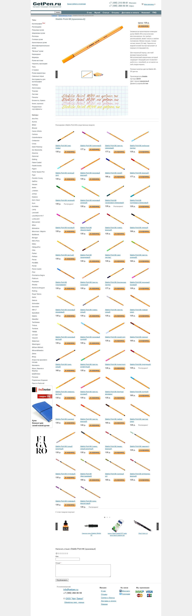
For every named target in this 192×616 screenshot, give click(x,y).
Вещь (34, 356)
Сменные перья (38, 76)
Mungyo (35, 237)
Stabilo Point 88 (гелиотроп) (115, 364)
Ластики (35, 94)
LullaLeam (36, 219)
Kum (33, 203)
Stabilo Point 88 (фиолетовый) (86, 228)
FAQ (154, 12)
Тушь (34, 67)
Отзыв (58, 563)
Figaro (34, 168)
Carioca (35, 134)
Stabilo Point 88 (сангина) (65, 419)
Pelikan (34, 256)
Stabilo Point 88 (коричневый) (86, 256)
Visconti (35, 338)
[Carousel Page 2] (107, 517)
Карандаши (36, 54)
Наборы (35, 85)
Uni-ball (35, 335)
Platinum (35, 278)
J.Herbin (35, 190)
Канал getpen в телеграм (76, 4)
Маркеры (35, 57)
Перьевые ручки (38, 30)
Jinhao (34, 194)
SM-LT (34, 309)
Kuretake (35, 206)
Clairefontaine (37, 137)
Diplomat (35, 156)
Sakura (34, 300)
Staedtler (35, 319)
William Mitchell (37, 347)
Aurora (34, 121)
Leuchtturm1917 (38, 215)
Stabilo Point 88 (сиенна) (139, 337)
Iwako (34, 187)
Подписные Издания (40, 380)
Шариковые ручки (38, 33)
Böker (34, 125)
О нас (89, 12)
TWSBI (34, 331)
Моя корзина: (149, 4)
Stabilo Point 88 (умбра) (113, 419)
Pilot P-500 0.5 (143, 533)
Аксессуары (36, 88)
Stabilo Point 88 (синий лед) (115, 337)
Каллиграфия (37, 23)
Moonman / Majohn (39, 231)
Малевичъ (36, 365)
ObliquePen (36, 247)
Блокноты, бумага (38, 100)
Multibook (35, 234)
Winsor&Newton (37, 350)
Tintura (34, 325)
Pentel (34, 266)
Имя (57, 556)
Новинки (104, 604)
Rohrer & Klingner (38, 288)
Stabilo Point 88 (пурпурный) (140, 364)
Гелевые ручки (37, 39)
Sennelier (35, 306)
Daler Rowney (37, 147)
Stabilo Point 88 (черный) (139, 227)
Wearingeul (36, 344)
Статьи (106, 12)
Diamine (35, 153)
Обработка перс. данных (74, 602)
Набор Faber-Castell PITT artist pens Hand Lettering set (117, 534)
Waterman (35, 341)
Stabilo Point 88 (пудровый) (65, 474)
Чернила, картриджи (39, 63)
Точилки (35, 91)
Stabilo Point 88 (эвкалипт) (139, 446)
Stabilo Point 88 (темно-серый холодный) (89, 447)
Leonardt (35, 212)
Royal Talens (36, 294)
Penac (34, 259)
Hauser (34, 184)
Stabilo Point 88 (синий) (113, 173)
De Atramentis (37, 150)
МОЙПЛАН (36, 374)
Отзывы (115, 12)
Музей (97, 12)
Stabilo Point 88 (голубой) (139, 391)
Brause (34, 128)
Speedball (35, 313)
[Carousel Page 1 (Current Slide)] (104, 517)
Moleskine (35, 228)
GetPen (34, 181)
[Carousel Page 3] (109, 517)
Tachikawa (36, 322)
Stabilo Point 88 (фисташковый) (86, 475)
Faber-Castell (37, 162)
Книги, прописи (37, 103)
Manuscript (36, 222)
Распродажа (36, 27)
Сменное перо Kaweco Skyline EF (91, 534)
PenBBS (35, 262)
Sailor (34, 297)
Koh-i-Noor (36, 200)
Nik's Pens (35, 241)
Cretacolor (35, 140)
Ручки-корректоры (38, 73)
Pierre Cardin (37, 269)
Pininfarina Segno (38, 275)
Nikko (34, 244)
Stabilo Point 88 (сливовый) (65, 501)
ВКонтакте (126, 591)
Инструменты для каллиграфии (38, 80)
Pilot (33, 272)
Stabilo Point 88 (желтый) (65, 255)
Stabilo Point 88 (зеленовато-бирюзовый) (114, 201)
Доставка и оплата (130, 12)
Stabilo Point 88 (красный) (139, 173)
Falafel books (37, 165)
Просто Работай (38, 383)
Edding (34, 159)
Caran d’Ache (37, 131)
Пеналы (35, 97)
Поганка (35, 377)
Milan (34, 225)
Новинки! (145, 12)
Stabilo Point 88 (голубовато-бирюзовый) (139, 201)
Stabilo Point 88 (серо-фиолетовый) (88, 502)
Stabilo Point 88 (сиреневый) (90, 145)
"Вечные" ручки (37, 51)
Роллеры (35, 36)
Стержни (35, 70)
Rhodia (34, 284)
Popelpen (35, 281)
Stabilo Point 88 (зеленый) (65, 200)
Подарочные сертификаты (37, 107)
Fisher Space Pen (38, 172)
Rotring (34, 291)
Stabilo (34, 316)
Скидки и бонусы (108, 597)
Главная (54, 15)
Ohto (33, 250)
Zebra (34, 353)
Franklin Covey (37, 178)
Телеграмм (126, 594)
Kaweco (35, 197)
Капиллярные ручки (65, 15)
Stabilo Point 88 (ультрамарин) (61, 283)
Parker (34, 253)
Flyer (34, 175)
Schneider (35, 303)
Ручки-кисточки (37, 60)
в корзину (143, 26)
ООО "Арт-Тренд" (74, 598)
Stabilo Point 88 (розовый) (65, 227)
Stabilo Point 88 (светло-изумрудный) (89, 365)
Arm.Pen (35, 118)
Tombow (35, 328)
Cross (34, 143)
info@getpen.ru (70, 589)
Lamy (34, 209)
